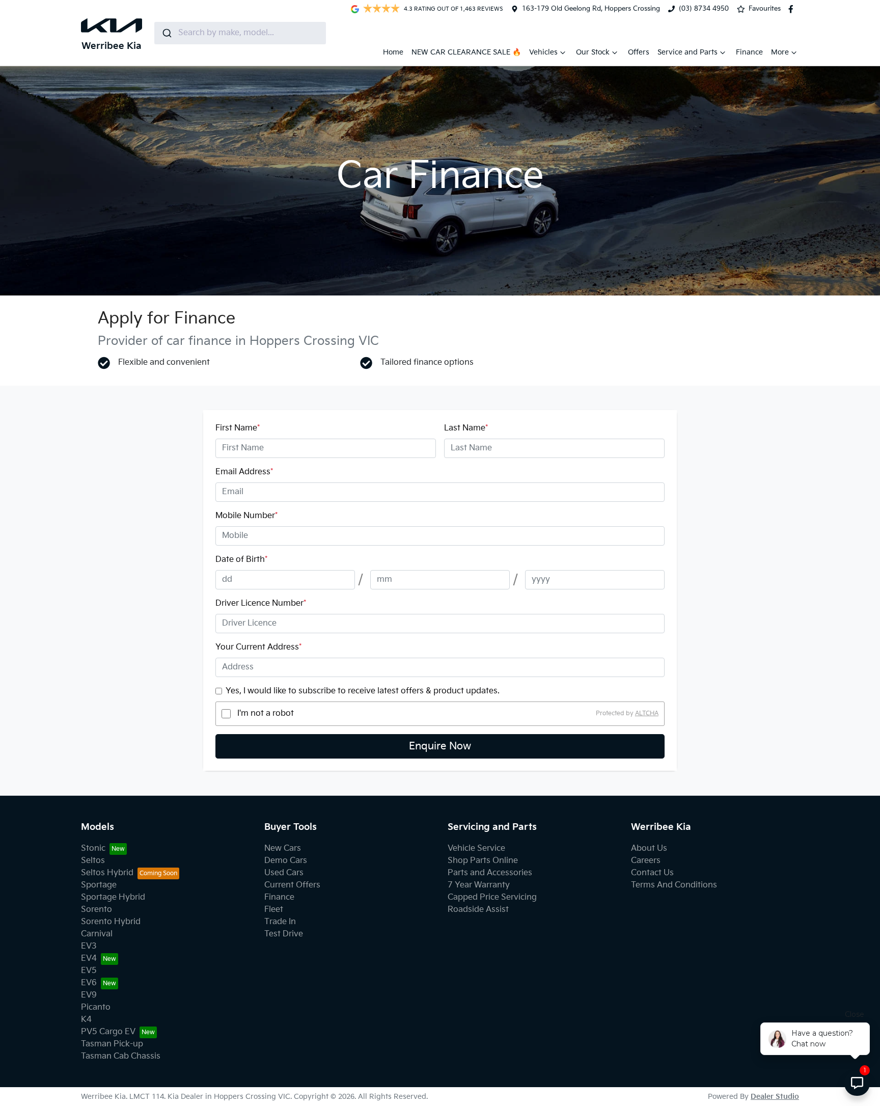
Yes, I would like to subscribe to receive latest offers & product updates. (363, 691)
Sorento (96, 909)
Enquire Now (440, 746)
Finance (749, 52)
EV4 (89, 958)
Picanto (96, 1007)
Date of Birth (241, 559)
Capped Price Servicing (492, 897)
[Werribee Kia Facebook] (793, 9)
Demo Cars (285, 861)
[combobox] (240, 33)
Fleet (273, 909)
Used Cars (284, 873)
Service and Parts (687, 52)
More (780, 52)
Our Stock (593, 52)
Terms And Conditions (674, 885)
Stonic (93, 848)
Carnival (97, 934)
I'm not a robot (265, 713)
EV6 (89, 983)
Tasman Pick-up (112, 1044)
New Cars (282, 848)
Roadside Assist (478, 909)
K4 (86, 1019)
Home (393, 52)
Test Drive (283, 934)
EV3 (89, 946)
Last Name (466, 428)
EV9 (89, 995)
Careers (646, 861)
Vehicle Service (476, 848)
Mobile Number (246, 516)
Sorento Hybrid (111, 922)
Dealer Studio (775, 1096)
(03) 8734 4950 (704, 9)
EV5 (89, 971)
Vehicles (543, 52)
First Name (237, 428)
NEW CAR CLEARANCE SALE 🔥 (466, 52)
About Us (649, 848)
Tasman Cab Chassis (120, 1056)
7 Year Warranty (479, 885)
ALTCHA (646, 713)
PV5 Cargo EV (108, 1032)
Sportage (99, 885)
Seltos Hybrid (107, 873)
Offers (638, 52)
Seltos (93, 861)
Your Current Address (258, 647)
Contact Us (652, 873)
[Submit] (166, 33)
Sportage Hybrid (113, 897)
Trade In (280, 922)
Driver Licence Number (260, 603)
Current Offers (292, 885)
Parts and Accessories (490, 873)
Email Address (244, 472)
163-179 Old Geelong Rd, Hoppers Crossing (591, 9)
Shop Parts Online (483, 861)
